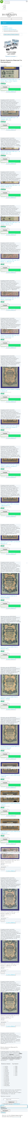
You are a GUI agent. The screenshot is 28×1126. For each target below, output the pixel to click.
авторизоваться (16, 1116)
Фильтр (2, 1105)
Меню (6, 2)
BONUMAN (17, 1103)
